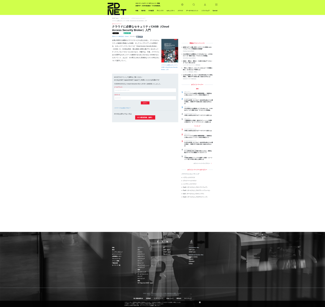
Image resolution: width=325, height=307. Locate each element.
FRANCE (191, 259)
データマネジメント (192, 10)
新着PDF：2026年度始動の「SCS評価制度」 (148, 5)
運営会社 (179, 298)
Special (215, 10)
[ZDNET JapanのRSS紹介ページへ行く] (167, 241)
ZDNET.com (192, 252)
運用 (139, 269)
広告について (170, 298)
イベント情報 (115, 260)
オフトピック (141, 278)
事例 (113, 249)
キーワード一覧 (116, 265)
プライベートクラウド (190, 180)
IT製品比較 (115, 263)
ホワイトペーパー (125, 18)
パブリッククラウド (189, 177)
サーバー (140, 260)
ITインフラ (160, 10)
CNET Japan (166, 249)
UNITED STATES (193, 257)
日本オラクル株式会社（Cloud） (121, 36)
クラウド (180, 10)
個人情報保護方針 (138, 298)
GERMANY (191, 261)
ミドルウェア (141, 267)
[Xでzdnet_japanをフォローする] (162, 241)
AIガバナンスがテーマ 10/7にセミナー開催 (148, 3)
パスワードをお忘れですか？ (122, 108)
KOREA (191, 263)
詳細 (152, 305)
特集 (137, 10)
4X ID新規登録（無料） (145, 117)
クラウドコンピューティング (138, 18)
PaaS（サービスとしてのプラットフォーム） (197, 190)
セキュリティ (171, 10)
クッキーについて (158, 298)
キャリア (140, 276)
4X (164, 247)
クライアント (141, 254)
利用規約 (148, 298)
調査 (139, 280)
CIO (139, 249)
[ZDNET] (121, 7)
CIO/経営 (151, 10)
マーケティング (142, 272)
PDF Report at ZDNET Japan (145, 283)
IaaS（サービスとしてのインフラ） (194, 193)
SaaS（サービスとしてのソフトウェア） (195, 187)
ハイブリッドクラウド (190, 184)
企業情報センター (117, 256)
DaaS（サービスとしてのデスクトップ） (195, 197)
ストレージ (141, 263)
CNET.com (192, 249)
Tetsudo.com (166, 254)
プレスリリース (116, 258)
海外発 (143, 10)
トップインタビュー (117, 252)
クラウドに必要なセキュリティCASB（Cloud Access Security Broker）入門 (169, 67)
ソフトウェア (205, 10)
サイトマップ (187, 298)
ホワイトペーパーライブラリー (202, 163)
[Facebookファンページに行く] (157, 241)
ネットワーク (141, 265)
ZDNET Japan (115, 18)
